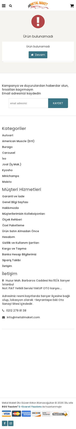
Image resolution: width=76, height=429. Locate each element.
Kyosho (7, 170)
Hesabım (8, 237)
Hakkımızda (10, 208)
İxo (4, 158)
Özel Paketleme (13, 225)
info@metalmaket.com (23, 317)
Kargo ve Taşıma (14, 249)
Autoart (7, 135)
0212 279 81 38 (16, 310)
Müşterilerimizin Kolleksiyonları (23, 214)
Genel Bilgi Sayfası (15, 202)
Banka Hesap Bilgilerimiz (19, 254)
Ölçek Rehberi (12, 219)
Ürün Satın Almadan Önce (20, 231)
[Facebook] (4, 423)
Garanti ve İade (13, 196)
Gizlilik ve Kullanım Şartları (20, 243)
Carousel (8, 153)
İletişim (7, 266)
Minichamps (10, 176)
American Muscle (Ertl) (18, 141)
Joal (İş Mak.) (11, 164)
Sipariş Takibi (11, 260)
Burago (7, 147)
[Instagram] (10, 423)
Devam (39, 55)
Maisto (7, 182)
